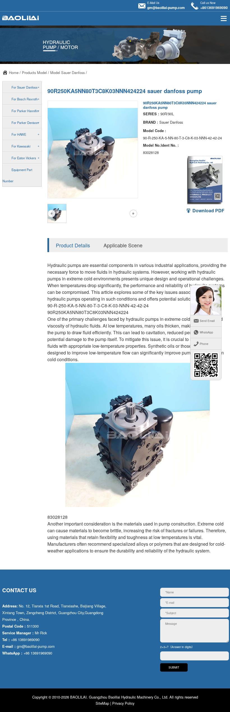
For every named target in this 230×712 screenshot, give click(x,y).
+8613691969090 (214, 7)
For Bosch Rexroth (25, 99)
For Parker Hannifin (25, 111)
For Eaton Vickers (24, 158)
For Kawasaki (21, 146)
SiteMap (102, 703)
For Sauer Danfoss (25, 87)
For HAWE (19, 134)
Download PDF (207, 210)
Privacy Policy (123, 703)
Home (14, 72)
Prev (51, 213)
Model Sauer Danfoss (67, 72)
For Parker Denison (25, 122)
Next (133, 213)
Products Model (34, 72)
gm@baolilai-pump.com (166, 7)
